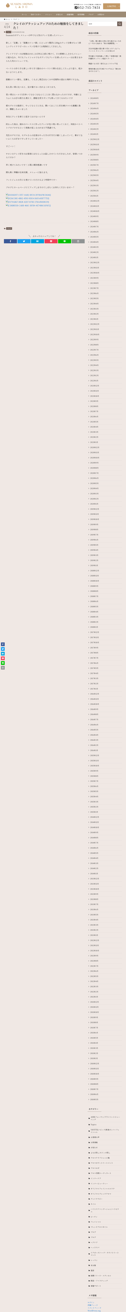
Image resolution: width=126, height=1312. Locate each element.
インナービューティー (99, 1183)
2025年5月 (94, 175)
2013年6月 (94, 909)
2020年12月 (94, 447)
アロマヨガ (95, 1168)
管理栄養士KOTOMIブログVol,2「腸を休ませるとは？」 (104, 70)
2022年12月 (94, 324)
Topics (93, 1124)
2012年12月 (94, 940)
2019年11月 (94, 514)
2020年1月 (94, 504)
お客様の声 (95, 1137)
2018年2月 (94, 622)
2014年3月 (94, 863)
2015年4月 (94, 796)
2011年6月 (94, 1032)
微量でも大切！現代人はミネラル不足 (103, 63)
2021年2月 (94, 437)
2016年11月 (94, 699)
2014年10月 (94, 827)
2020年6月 (94, 478)
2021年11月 (94, 391)
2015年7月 (94, 781)
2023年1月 (94, 319)
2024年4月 (94, 242)
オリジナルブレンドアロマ (101, 1194)
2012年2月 (94, 991)
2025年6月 (94, 170)
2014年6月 (94, 848)
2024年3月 (94, 247)
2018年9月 (94, 586)
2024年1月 (94, 257)
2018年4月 (94, 611)
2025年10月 (94, 149)
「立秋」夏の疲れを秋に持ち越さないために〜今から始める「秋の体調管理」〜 (104, 42)
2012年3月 (94, 986)
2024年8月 (94, 221)
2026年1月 (94, 134)
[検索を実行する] (119, 23)
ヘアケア (94, 1242)
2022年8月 (94, 344)
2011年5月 (94, 1038)
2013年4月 (94, 919)
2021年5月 (94, 421)
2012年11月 (94, 945)
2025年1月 (94, 196)
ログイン (91, 1302)
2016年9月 (94, 709)
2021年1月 (94, 442)
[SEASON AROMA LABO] (19, 5)
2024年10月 (94, 211)
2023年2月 (94, 314)
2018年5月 (94, 606)
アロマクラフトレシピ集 (100, 1158)
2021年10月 (94, 396)
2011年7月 (94, 1027)
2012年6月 (94, 971)
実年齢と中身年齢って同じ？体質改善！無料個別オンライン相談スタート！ (104, 57)
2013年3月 (94, 925)
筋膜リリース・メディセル (101, 1275)
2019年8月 (94, 529)
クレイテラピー (96, 1199)
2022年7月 (94, 349)
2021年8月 (94, 406)
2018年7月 (94, 596)
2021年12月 (94, 385)
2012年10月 (94, 950)
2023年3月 (94, 309)
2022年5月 (94, 360)
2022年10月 (94, 334)
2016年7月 (94, 719)
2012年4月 (94, 981)
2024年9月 (94, 216)
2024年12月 (94, 201)
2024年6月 (94, 231)
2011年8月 (94, 1022)
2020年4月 (94, 488)
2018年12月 (94, 570)
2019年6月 (94, 539)
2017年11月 (94, 637)
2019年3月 (94, 555)
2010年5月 (94, 1099)
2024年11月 (94, 206)
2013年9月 (94, 894)
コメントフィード (94, 1308)
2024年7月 (94, 226)
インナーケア (96, 1178)
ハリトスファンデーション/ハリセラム (105, 1210)
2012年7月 (94, 966)
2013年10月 (94, 889)
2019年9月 (94, 524)
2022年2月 (94, 375)
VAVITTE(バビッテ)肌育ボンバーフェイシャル (105, 1130)
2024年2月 (94, 252)
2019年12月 (94, 509)
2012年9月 (94, 955)
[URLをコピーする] (78, 241)
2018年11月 (94, 575)
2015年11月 (94, 760)
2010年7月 (94, 1089)
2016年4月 (94, 735)
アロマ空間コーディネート (101, 1173)
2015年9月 (94, 771)
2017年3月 (94, 678)
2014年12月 (94, 817)
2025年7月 (94, 165)
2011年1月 (94, 1058)
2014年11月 (94, 822)
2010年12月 (94, 1063)
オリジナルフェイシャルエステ (103, 1188)
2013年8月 (94, 899)
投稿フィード (93, 1305)
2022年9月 (94, 339)
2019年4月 (94, 550)
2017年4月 (94, 673)
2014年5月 (94, 853)
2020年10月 (94, 457)
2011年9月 (94, 1017)
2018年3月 (94, 617)
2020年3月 (94, 493)
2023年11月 (94, 267)
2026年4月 (94, 119)
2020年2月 (94, 498)
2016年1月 (94, 750)
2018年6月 (94, 601)
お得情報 (94, 1142)
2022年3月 (94, 370)
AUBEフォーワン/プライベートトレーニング (105, 1118)
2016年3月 (94, 740)
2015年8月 (94, 776)
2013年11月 (94, 884)
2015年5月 (94, 791)
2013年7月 (94, 904)
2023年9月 (94, 278)
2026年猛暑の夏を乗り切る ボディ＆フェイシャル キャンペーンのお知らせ (104, 49)
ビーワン (94, 1216)
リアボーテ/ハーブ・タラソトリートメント (105, 1253)
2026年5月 (94, 113)
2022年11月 (94, 329)
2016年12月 (94, 694)
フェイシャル (96, 1222)
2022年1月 (94, 380)
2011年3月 (94, 1048)
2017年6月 (94, 663)
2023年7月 (94, 288)
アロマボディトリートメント (102, 1163)
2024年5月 (94, 237)
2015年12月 (94, 755)
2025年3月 (94, 185)
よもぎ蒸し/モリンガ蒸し (100, 1152)
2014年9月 (94, 832)
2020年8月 (94, 468)
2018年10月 (94, 581)
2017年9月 (94, 647)
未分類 (93, 1265)
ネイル (93, 1204)
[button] (10, 241)
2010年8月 (94, 1084)
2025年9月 (94, 154)
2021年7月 (94, 411)
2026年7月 (94, 103)
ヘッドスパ (95, 1247)
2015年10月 (94, 765)
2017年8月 (94, 652)
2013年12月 (94, 878)
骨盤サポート (96, 1286)
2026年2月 (94, 129)
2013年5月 (94, 914)
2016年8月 (94, 714)
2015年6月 (94, 786)
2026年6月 (94, 108)
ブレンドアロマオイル (99, 1227)
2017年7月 (94, 658)
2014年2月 (94, 868)
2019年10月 (94, 519)
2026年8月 (94, 98)
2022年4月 (94, 365)
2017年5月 (94, 668)
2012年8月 (94, 961)
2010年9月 (94, 1079)
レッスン (94, 1260)
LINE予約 (111, 6)
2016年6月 (94, 724)
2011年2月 (94, 1053)
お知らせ (94, 1147)
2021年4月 (94, 427)
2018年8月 (94, 591)
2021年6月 (94, 416)
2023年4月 (94, 303)
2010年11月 (94, 1068)
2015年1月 (94, 812)
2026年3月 (94, 124)
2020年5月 (94, 483)
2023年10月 (94, 272)
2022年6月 (94, 355)
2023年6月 (94, 293)
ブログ (9, 32)
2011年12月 (94, 1002)
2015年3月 (94, 801)
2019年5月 (94, 545)
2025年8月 (94, 160)
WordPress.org (94, 1310)
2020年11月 (94, 452)
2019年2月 (94, 560)
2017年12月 (94, 632)
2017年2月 (94, 683)
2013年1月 (94, 935)
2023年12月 (94, 262)
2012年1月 (94, 996)
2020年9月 (94, 462)
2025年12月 (94, 139)
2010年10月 (94, 1074)
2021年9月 (94, 401)
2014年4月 (94, 858)
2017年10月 (94, 642)
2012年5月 (94, 976)
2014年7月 (94, 842)
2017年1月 (94, 688)
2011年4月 (94, 1043)
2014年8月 (94, 837)
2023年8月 (94, 283)
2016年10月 (94, 704)
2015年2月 (94, 806)
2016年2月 (94, 745)
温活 (92, 1270)
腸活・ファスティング (99, 1280)
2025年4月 (94, 180)
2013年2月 (94, 930)
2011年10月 (94, 1012)
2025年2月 (94, 190)
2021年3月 (94, 432)
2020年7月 (94, 473)
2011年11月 (94, 1007)
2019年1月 (94, 565)
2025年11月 (94, 144)
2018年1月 (94, 627)
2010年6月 (94, 1094)
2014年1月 (94, 873)
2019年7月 (94, 534)
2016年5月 (94, 729)
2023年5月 (94, 298)
